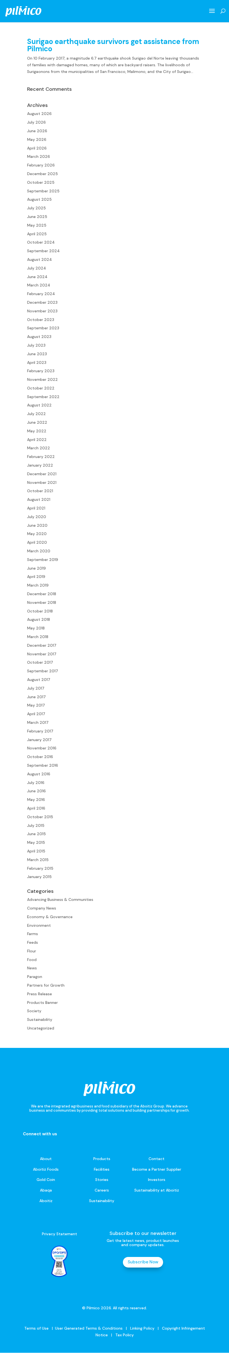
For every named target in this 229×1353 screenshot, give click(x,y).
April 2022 (37, 439)
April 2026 (37, 148)
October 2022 (40, 388)
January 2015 (39, 876)
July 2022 (36, 413)
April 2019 (36, 576)
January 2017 (39, 739)
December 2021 (41, 473)
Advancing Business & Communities (60, 899)
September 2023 (43, 327)
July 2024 (36, 268)
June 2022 (37, 422)
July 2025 (36, 207)
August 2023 (39, 336)
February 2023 (40, 370)
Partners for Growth (46, 985)
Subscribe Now (143, 1262)
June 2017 (36, 696)
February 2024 (41, 293)
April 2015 (36, 851)
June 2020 (37, 525)
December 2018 (41, 593)
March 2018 (37, 636)
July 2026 (36, 122)
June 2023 (37, 353)
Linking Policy (142, 1328)
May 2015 (36, 842)
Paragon (34, 976)
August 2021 (38, 499)
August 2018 (38, 619)
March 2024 (38, 285)
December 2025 (42, 173)
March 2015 (38, 859)
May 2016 (36, 799)
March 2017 (38, 722)
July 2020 (36, 516)
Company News (41, 908)
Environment (39, 925)
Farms (32, 933)
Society (34, 1010)
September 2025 (43, 190)
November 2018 (41, 602)
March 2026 (38, 156)
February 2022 (41, 456)
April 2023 (36, 362)
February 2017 (40, 731)
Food (32, 959)
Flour (31, 951)
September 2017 (42, 670)
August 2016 (38, 773)
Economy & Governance (50, 916)
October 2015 (40, 816)
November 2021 (41, 482)
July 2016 (35, 782)
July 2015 (35, 825)
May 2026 (36, 139)
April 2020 (37, 542)
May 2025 (36, 225)
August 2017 (38, 679)
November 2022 (42, 379)
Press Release (39, 993)
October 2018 (40, 611)
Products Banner (42, 1002)
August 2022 (39, 405)
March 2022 (38, 447)
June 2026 (37, 130)
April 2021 (36, 508)
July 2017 (35, 688)
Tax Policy (124, 1334)
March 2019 (38, 585)
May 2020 (37, 533)
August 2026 (39, 113)
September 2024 (43, 250)
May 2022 (36, 430)
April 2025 (37, 233)
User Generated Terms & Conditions (89, 1328)
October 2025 (40, 182)
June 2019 (36, 568)
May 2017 (36, 705)
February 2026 (41, 165)
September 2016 (42, 765)
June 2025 (37, 216)
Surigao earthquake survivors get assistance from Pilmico (113, 45)
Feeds (32, 942)
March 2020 (38, 550)
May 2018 (36, 628)
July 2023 (36, 345)
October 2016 (40, 756)
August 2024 (39, 259)
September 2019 (42, 559)
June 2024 (37, 276)
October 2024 (41, 242)
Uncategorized (40, 1028)
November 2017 (41, 653)
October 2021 (40, 490)
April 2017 (36, 713)
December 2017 (41, 645)
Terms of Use (36, 1328)
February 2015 (40, 868)
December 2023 (42, 302)
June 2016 (36, 790)
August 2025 (39, 199)
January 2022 (40, 465)
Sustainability (39, 1019)
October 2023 (40, 319)
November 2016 (41, 748)
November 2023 (42, 310)
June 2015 (36, 833)
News (32, 967)
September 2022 (43, 396)
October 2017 (40, 662)
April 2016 (36, 808)
